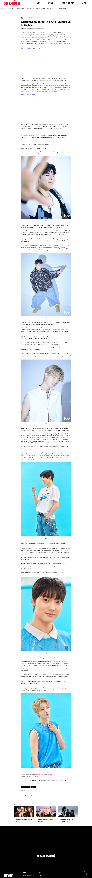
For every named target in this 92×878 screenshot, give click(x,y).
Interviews (10, 8)
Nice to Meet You (40, 8)
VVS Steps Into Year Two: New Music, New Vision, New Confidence (45, 820)
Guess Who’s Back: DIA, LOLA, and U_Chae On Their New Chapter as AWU (67, 820)
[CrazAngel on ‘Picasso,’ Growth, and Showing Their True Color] (24, 811)
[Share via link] (31, 795)
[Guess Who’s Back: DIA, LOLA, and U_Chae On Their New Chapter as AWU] (68, 811)
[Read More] (84, 874)
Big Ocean (33, 787)
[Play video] (46, 62)
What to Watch (63, 8)
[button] (84, 3)
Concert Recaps (20, 8)
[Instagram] (40, 875)
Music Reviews (30, 8)
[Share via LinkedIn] (28, 795)
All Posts (3, 8)
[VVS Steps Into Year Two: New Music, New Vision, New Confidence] (46, 811)
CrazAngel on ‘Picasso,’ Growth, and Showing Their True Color (24, 820)
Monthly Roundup (51, 8)
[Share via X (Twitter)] (25, 795)
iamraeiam (8, 875)
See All (76, 804)
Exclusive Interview (25, 787)
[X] (42, 875)
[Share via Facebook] (21, 795)
